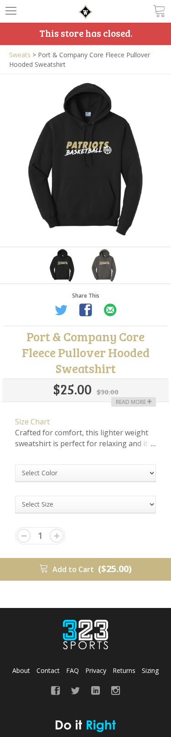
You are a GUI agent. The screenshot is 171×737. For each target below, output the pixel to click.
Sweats (20, 54)
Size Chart (32, 422)
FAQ (72, 670)
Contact (48, 670)
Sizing (150, 670)
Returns (124, 670)
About (21, 670)
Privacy (95, 670)
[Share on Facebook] (85, 311)
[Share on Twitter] (61, 311)
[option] (85, 159)
